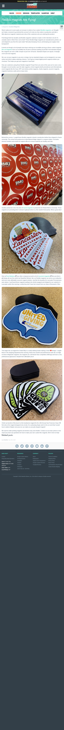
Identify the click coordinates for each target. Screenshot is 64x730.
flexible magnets (46, 30)
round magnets (28, 207)
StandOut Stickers (32, 6)
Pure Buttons (10, 276)
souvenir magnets (44, 276)
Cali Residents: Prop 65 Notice (55, 464)
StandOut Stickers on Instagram (32, 446)
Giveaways (19, 466)
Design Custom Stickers (22, 456)
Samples (45, 13)
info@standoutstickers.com (32, 1)
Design (26, 13)
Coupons (19, 464)
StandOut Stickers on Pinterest (47, 446)
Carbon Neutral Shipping (54, 466)
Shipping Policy (52, 458)
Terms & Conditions (52, 456)
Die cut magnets (7, 49)
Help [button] (53, 13)
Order (18, 13)
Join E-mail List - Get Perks (23, 468)
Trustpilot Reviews (37, 464)
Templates (35, 13)
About (34, 456)
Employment (35, 458)
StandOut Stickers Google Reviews (17, 446)
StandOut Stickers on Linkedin (42, 446)
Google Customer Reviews (39, 462)
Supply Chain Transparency (39, 460)
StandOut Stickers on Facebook (27, 446)
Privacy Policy (51, 460)
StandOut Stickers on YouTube (37, 446)
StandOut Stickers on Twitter (22, 446)
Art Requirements (21, 458)
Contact (3, 456)
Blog (12, 13)
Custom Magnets (14, 26)
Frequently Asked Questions (8, 458)
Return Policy (51, 462)
